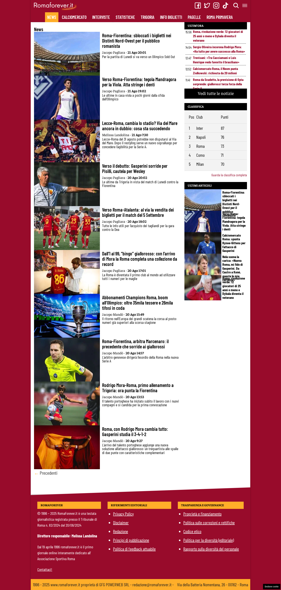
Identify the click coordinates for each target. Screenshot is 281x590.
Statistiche (125, 17)
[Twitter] (207, 5)
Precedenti (46, 473)
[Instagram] (216, 5)
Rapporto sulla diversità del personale (211, 548)
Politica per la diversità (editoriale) (208, 540)
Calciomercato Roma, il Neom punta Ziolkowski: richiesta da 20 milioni (215, 70)
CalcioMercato (74, 17)
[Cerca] (236, 5)
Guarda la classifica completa (229, 175)
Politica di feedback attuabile (134, 548)
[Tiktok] (225, 5)
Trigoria (147, 17)
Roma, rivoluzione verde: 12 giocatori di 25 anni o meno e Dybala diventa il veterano (218, 35)
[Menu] (245, 5)
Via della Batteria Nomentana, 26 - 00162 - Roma (212, 584)
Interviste (101, 17)
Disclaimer (121, 522)
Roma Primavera (220, 17)
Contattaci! (44, 569)
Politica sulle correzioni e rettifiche (209, 522)
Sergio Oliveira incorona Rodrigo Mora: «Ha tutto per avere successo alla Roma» (219, 49)
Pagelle (194, 17)
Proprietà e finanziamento (202, 513)
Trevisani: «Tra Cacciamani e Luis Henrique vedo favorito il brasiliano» (216, 59)
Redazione (120, 531)
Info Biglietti (171, 17)
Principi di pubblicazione (131, 540)
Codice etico (192, 531)
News (51, 17)
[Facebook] (198, 5)
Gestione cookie (272, 586)
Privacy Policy (123, 513)
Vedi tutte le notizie (216, 93)
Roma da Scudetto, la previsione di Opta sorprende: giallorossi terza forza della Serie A (218, 83)
